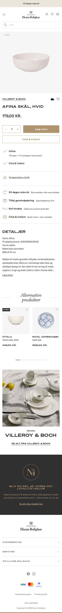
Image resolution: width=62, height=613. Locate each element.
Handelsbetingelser (23, 594)
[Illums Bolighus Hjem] (31, 14)
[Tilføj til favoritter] (26, 309)
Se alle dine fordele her (31, 503)
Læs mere (7, 275)
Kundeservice (12, 542)
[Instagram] (33, 573)
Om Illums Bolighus (16, 561)
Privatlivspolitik (40, 594)
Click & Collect (31, 139)
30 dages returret (31, 3)
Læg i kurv (41, 129)
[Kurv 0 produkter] (57, 13)
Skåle (7, 35)
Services (9, 551)
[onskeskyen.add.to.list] (52, 99)
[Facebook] (28, 573)
